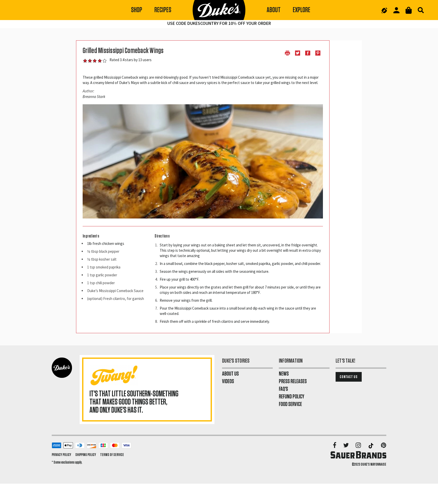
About (274, 10)
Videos (228, 381)
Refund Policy (291, 397)
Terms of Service (112, 455)
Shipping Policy (85, 455)
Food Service (290, 404)
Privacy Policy (61, 455)
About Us (230, 374)
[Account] (396, 10)
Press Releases (293, 381)
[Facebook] (335, 446)
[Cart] (409, 10)
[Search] (421, 10)
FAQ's (283, 389)
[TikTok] (371, 446)
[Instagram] (359, 446)
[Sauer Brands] (358, 455)
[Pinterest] (383, 446)
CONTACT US (349, 377)
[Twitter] (346, 446)
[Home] (219, 10)
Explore (301, 10)
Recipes (162, 10)
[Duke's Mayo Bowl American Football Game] (384, 10)
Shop (136, 10)
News (284, 374)
